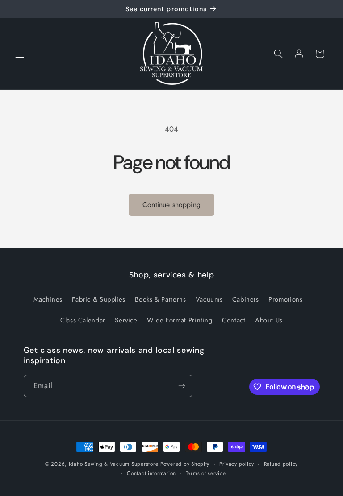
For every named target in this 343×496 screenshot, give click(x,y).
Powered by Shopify (184, 463)
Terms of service (206, 473)
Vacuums (209, 299)
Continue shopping (171, 204)
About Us (269, 320)
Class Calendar (82, 320)
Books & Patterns (160, 299)
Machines (48, 299)
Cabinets (245, 299)
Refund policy (281, 463)
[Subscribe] (181, 386)
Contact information (151, 473)
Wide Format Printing (180, 320)
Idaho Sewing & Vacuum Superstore (114, 463)
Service (126, 320)
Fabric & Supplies (98, 299)
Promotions (285, 299)
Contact (233, 320)
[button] (19, 53)
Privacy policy (236, 463)
